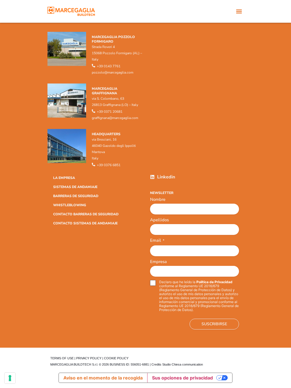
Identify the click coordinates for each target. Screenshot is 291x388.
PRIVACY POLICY (88, 358)
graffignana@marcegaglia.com (115, 118)
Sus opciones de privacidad (182, 378)
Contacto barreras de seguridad (86, 214)
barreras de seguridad (75, 196)
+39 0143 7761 (108, 66)
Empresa (158, 262)
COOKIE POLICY (116, 358)
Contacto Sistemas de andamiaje (85, 223)
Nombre (157, 199)
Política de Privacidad (214, 282)
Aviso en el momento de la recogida (103, 378)
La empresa (64, 178)
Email (157, 240)
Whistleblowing (69, 205)
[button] (239, 11)
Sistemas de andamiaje (75, 187)
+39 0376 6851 (108, 165)
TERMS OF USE (62, 358)
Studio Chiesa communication (182, 364)
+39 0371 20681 (109, 111)
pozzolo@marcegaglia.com (112, 72)
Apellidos (159, 220)
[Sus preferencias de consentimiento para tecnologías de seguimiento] (10, 378)
